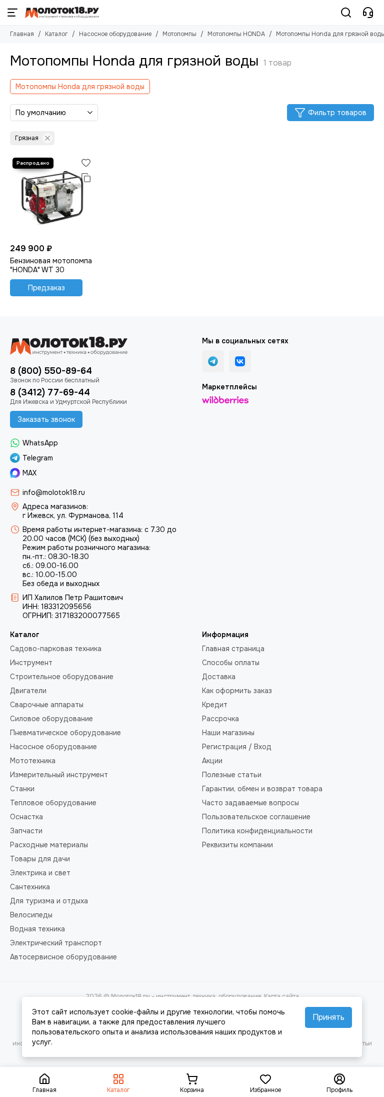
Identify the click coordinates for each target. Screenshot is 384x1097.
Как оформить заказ (237, 690)
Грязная (26, 138)
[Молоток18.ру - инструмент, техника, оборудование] (62, 13)
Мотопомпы (179, 34)
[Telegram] (213, 361)
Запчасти (26, 830)
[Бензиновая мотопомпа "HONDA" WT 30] (52, 197)
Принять (328, 1017)
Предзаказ (46, 287)
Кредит (215, 704)
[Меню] (12, 12)
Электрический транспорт (56, 942)
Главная (22, 34)
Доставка (219, 676)
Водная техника (37, 928)
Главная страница (233, 648)
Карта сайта (281, 996)
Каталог (56, 34)
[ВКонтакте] (240, 361)
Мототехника (33, 760)
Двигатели (28, 690)
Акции (212, 760)
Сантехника (30, 886)
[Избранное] (86, 162)
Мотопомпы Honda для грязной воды (80, 86)
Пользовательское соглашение (256, 816)
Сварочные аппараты (47, 704)
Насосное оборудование (115, 34)
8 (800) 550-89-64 (51, 370)
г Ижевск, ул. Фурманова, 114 (73, 515)
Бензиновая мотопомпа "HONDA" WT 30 (51, 265)
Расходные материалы (49, 844)
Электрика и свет (40, 872)
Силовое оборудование (51, 718)
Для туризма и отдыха (49, 900)
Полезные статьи (232, 774)
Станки (22, 788)
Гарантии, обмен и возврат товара (262, 788)
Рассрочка (220, 718)
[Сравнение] (86, 177)
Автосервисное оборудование (63, 956)
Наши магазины (228, 732)
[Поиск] (346, 12)
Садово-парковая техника (56, 648)
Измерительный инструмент (59, 774)
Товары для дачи (40, 858)
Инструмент (31, 662)
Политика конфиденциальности (257, 830)
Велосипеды (31, 914)
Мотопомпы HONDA (236, 34)
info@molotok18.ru (53, 492)
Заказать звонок (46, 419)
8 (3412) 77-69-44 (50, 392)
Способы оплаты (231, 662)
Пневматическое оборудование (65, 732)
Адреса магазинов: (55, 506)
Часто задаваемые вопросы (250, 802)
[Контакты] (368, 12)
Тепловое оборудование (53, 802)
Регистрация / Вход (237, 746)
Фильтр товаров (337, 112)
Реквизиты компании (237, 844)
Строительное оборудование (62, 676)
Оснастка (26, 816)
